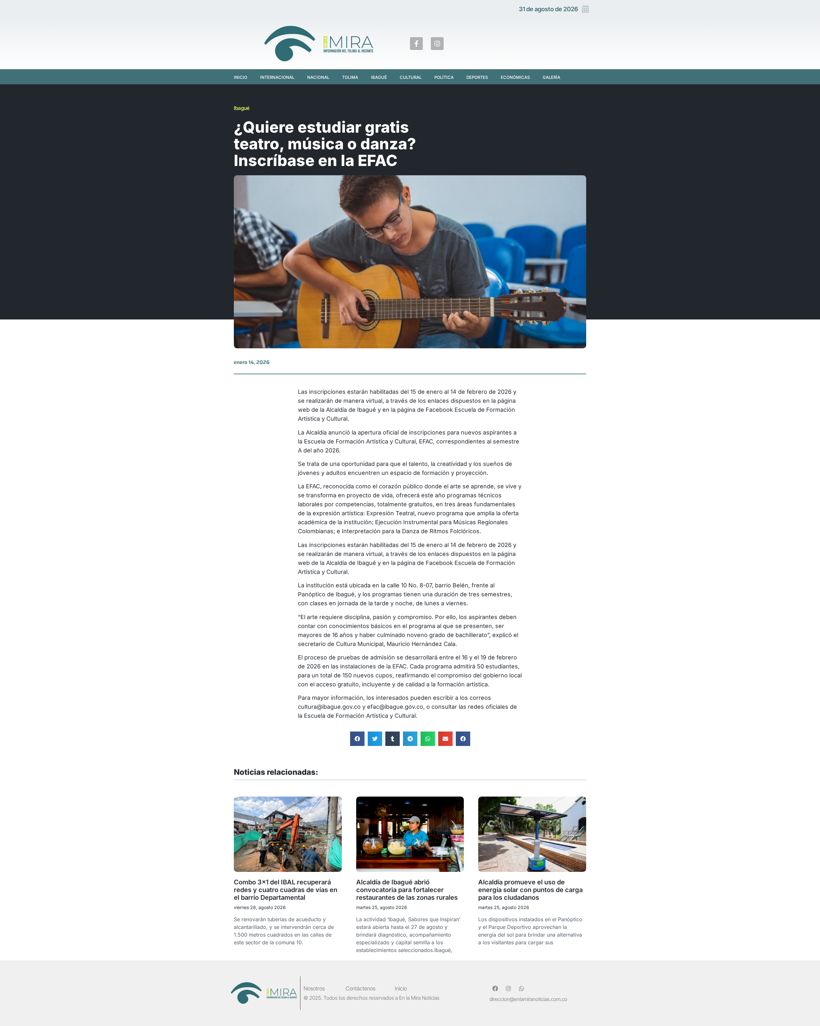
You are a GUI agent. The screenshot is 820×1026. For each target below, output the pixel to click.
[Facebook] (495, 988)
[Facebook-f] (416, 43)
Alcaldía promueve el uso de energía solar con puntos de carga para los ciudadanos (530, 889)
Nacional (318, 77)
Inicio (240, 77)
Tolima (350, 77)
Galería (551, 77)
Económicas (515, 77)
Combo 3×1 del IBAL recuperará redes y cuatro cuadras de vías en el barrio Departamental (285, 889)
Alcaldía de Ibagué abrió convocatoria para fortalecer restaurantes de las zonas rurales (407, 889)
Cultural (411, 77)
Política (444, 77)
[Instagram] (437, 43)
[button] (357, 739)
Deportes (477, 77)
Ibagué (379, 77)
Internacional (277, 77)
